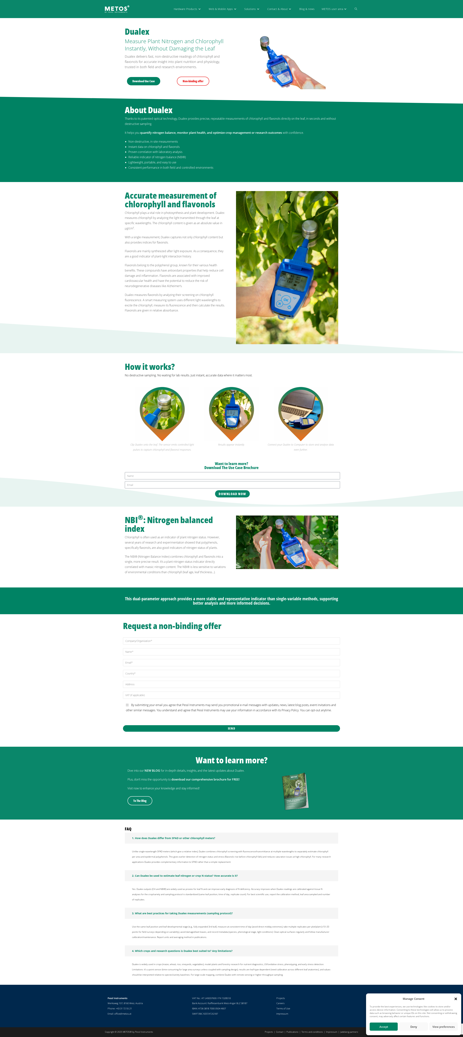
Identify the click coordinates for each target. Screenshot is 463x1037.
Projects (280, 998)
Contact (279, 1031)
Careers (280, 1003)
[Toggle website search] (356, 9)
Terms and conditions (312, 1031)
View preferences (443, 1027)
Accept (383, 1027)
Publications (292, 1031)
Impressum (282, 1013)
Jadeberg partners (349, 1031)
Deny (413, 1027)
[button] (456, 999)
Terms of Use (283, 1008)
